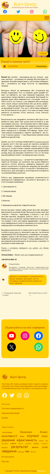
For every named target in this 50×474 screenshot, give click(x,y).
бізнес (44, 432)
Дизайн (5, 418)
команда (20, 452)
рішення (8, 440)
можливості (24, 276)
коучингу (10, 219)
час (27, 451)
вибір (22, 436)
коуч (45, 436)
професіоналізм (25, 281)
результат (37, 281)
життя (35, 279)
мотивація (14, 281)
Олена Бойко (14, 264)
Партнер (5, 461)
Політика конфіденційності (13, 408)
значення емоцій (42, 142)
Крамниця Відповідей (10, 413)
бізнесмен (26, 432)
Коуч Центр (25, 4)
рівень (13, 443)
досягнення (7, 432)
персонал (28, 443)
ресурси (5, 447)
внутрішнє (28, 279)
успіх (12, 283)
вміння (35, 447)
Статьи (43, 53)
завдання (18, 283)
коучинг (33, 436)
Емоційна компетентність (11, 160)
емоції (12, 279)
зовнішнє (19, 279)
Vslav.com (41, 471)
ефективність (15, 232)
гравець (36, 444)
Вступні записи (8, 457)
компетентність (36, 276)
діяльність (14, 276)
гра (46, 441)
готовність (44, 443)
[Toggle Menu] (46, 17)
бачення (33, 452)
